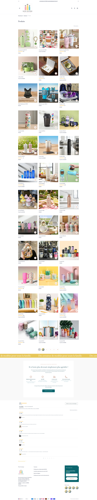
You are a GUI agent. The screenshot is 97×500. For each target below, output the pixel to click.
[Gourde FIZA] (27, 303)
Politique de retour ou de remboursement (41, 475)
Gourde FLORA (42, 314)
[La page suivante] (57, 349)
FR (26, 498)
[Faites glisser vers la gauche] (18, 1)
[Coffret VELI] (69, 66)
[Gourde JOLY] (48, 330)
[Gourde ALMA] (27, 120)
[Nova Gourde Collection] (27, 8)
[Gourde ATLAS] (69, 120)
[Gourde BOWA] (48, 172)
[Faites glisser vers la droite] (78, 1)
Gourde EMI (41, 287)
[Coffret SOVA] (48, 66)
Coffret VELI (62, 77)
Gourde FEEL (62, 287)
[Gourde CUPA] (69, 199)
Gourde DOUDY (21, 261)
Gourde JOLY (41, 341)
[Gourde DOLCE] (69, 225)
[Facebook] (66, 487)
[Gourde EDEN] (48, 250)
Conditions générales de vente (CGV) (41, 471)
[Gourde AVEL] (69, 145)
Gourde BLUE (21, 183)
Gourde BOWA (42, 183)
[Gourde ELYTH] (27, 276)
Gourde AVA (41, 156)
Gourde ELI (62, 261)
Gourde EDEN (42, 261)
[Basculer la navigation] (19, 8)
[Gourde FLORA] (48, 303)
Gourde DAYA (21, 236)
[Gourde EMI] (48, 276)
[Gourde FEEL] (69, 276)
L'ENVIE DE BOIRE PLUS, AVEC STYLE (48, 1)
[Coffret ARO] (27, 66)
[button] (71, 8)
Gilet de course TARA (43, 104)
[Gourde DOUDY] (27, 250)
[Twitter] (69, 487)
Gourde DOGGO (42, 236)
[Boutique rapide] (35, 46)
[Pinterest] (66, 491)
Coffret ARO (20, 77)
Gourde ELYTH (21, 287)
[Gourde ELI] (69, 250)
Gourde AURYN (21, 156)
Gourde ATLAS (63, 131)
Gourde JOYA (62, 341)
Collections (25, 15)
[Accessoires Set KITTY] (27, 39)
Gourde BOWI (62, 183)
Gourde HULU (21, 341)
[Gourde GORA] (69, 303)
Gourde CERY (41, 210)
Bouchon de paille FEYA (64, 50)
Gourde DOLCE (63, 236)
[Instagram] (77, 487)
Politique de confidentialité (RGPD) (40, 469)
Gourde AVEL (62, 156)
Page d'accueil (20, 15)
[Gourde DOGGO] (48, 225)
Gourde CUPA (62, 210)
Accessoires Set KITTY (22, 50)
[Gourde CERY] (48, 199)
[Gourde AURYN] (27, 145)
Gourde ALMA (21, 131)
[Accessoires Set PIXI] (48, 39)
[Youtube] (73, 487)
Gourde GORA (63, 314)
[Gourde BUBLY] (27, 199)
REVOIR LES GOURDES (48, 390)
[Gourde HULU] (27, 330)
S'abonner (72, 478)
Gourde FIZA (20, 314)
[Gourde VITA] (69, 93)
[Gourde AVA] (48, 145)
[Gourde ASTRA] (48, 120)
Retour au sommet (21, 461)
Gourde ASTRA (42, 131)
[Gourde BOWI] (69, 172)
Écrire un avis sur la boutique (71, 403)
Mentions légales (37, 473)
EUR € (21, 498)
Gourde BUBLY (21, 210)
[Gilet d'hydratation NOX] (27, 93)
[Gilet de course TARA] (48, 93)
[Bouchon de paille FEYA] (69, 39)
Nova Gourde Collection (74, 498)
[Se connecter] (74, 8)
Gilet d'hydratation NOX (23, 104)
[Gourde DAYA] (27, 225)
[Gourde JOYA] (69, 330)
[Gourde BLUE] (27, 172)
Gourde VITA (62, 104)
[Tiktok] (69, 491)
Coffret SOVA (41, 77)
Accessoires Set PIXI (42, 50)
